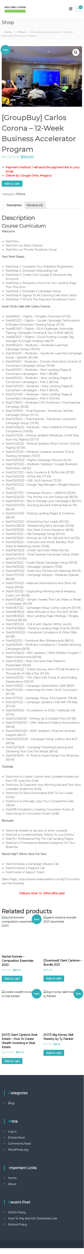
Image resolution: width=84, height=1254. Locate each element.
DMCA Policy (17, 1212)
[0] (77, 9)
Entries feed (16, 1137)
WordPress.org (18, 1149)
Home (8, 31)
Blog (11, 1103)
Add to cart (12, 183)
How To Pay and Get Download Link (32, 1218)
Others (21, 31)
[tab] (14, 205)
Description (14, 205)
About (12, 1184)
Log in (12, 1131)
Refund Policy (17, 1224)
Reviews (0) (35, 205)
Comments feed (19, 1143)
